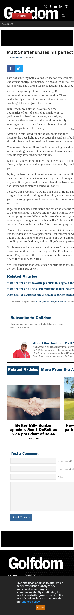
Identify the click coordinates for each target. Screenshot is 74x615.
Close (40, 607)
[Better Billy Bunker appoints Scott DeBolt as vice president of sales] (33, 398)
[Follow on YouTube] (54, 7)
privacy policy (31, 601)
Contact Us (30, 575)
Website (61, 477)
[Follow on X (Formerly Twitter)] (45, 7)
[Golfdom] (35, 570)
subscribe (22, 16)
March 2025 (48, 302)
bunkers (38, 302)
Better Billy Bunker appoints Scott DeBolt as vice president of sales (33, 429)
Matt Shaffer (18, 58)
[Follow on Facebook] (50, 7)
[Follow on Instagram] (65, 7)
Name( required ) (65, 461)
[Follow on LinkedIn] (60, 7)
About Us (12, 575)
